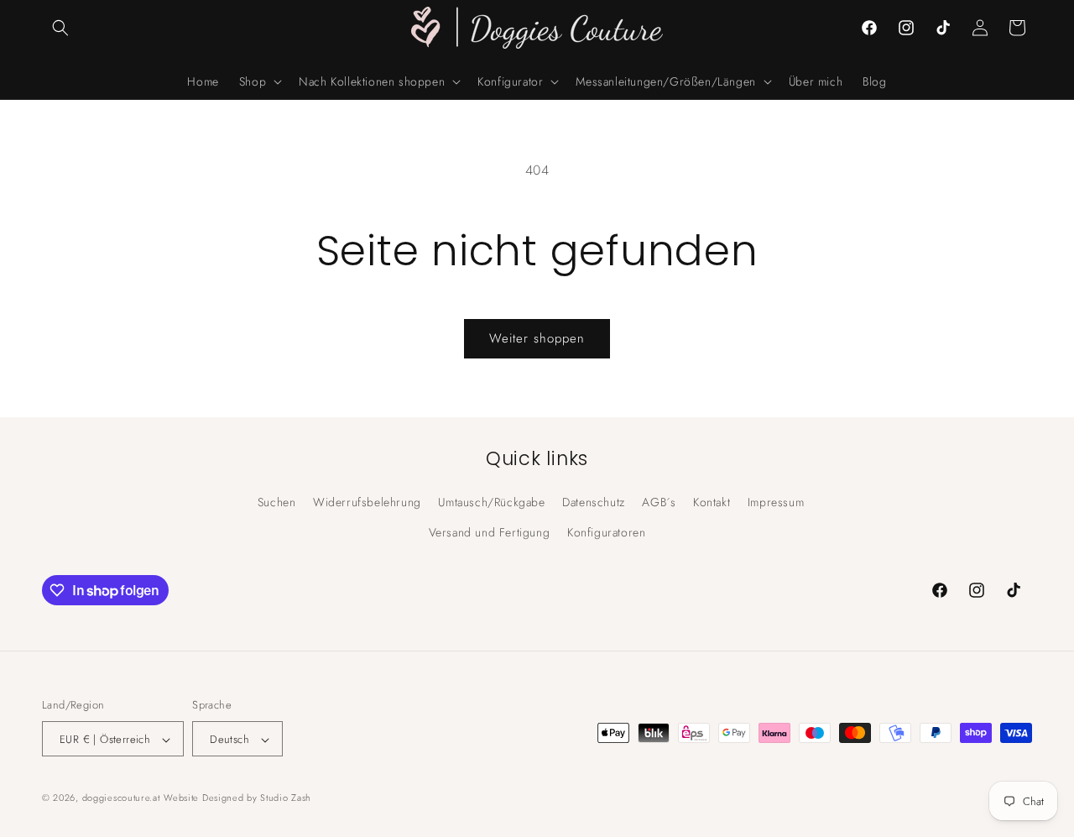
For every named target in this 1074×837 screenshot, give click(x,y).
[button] (60, 27)
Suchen (277, 502)
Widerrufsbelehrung (367, 502)
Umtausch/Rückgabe (491, 502)
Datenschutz (593, 502)
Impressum (776, 502)
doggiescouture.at (121, 798)
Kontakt (711, 502)
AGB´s (658, 502)
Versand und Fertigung (489, 531)
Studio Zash (285, 798)
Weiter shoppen (537, 338)
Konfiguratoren (606, 531)
